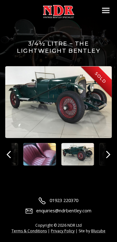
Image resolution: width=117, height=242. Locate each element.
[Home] (58, 11)
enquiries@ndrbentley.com (63, 210)
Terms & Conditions (29, 231)
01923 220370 (64, 200)
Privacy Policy (63, 231)
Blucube (98, 231)
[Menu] (106, 10)
